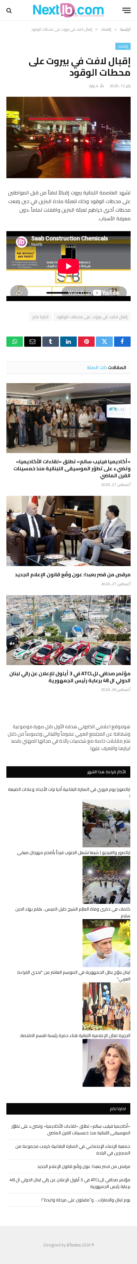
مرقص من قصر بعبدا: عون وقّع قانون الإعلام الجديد (73, 574)
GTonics (74, 1245)
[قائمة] (126, 10)
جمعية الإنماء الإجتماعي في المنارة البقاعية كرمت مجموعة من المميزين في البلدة (72, 1149)
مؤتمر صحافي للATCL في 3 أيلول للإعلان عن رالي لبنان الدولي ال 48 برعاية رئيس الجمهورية (70, 677)
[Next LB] (68, 10)
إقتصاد (123, 46)
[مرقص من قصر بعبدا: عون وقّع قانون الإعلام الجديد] (68, 531)
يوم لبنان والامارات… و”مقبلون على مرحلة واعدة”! (85, 1200)
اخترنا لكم (40, 317)
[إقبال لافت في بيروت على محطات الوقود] (68, 137)
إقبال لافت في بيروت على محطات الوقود (91, 317)
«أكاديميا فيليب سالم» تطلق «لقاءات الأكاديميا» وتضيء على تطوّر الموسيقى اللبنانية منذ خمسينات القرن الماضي (72, 468)
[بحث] (9, 10)
